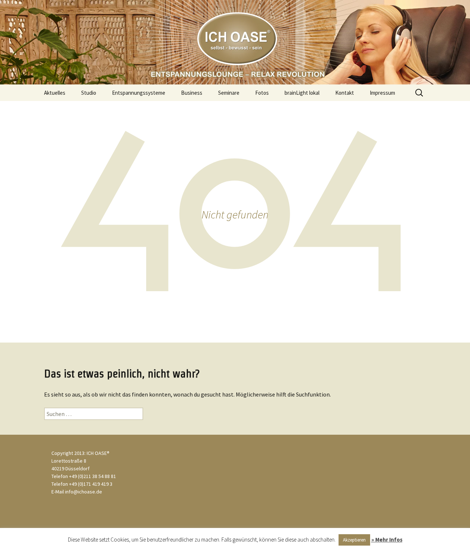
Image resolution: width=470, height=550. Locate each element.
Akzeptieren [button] (354, 540)
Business (191, 92)
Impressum (382, 92)
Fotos (262, 92)
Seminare (228, 92)
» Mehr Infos (386, 539)
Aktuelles (54, 92)
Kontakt (344, 92)
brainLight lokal (302, 92)
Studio (88, 92)
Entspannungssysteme (138, 92)
